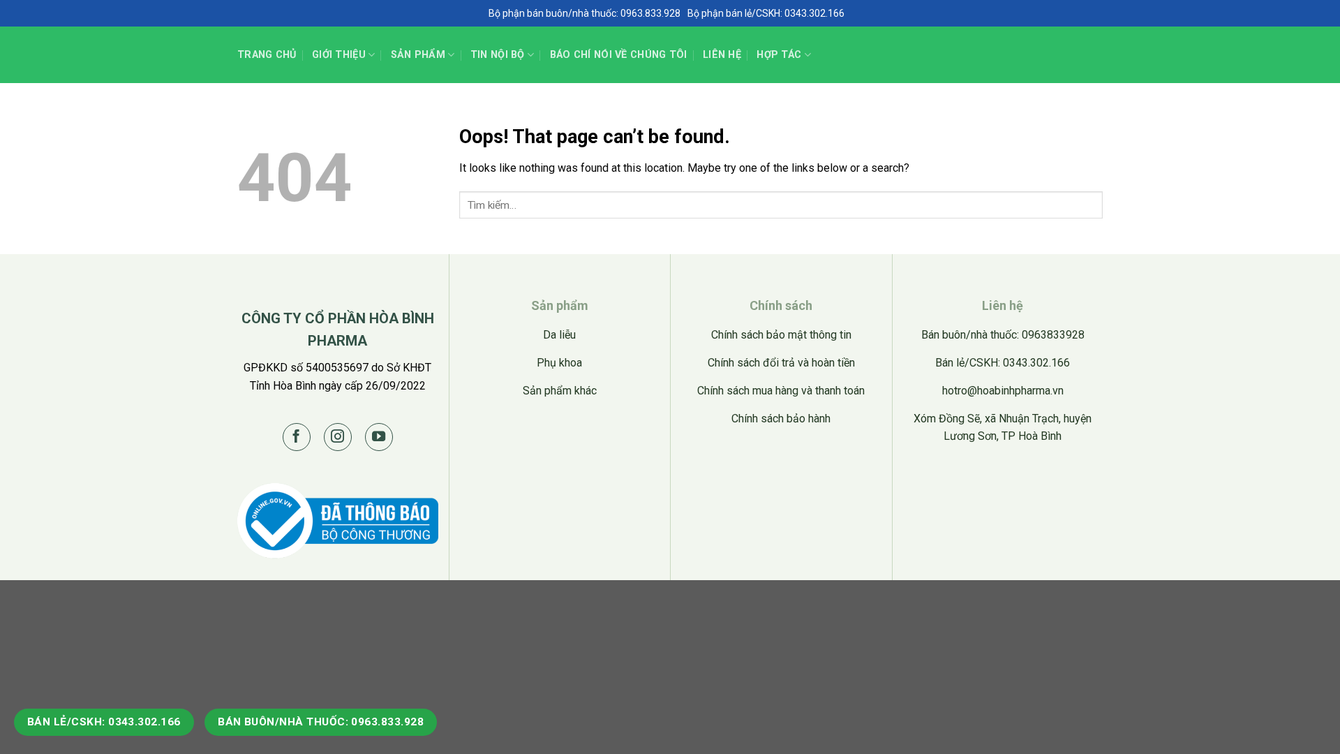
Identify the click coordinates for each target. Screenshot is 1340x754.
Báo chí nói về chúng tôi (618, 55)
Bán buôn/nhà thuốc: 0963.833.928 (321, 722)
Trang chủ (267, 55)
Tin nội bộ (497, 55)
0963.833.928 (650, 13)
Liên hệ (722, 55)
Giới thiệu (339, 55)
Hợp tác (779, 55)
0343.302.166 (814, 13)
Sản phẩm (418, 55)
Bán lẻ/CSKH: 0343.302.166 (104, 722)
